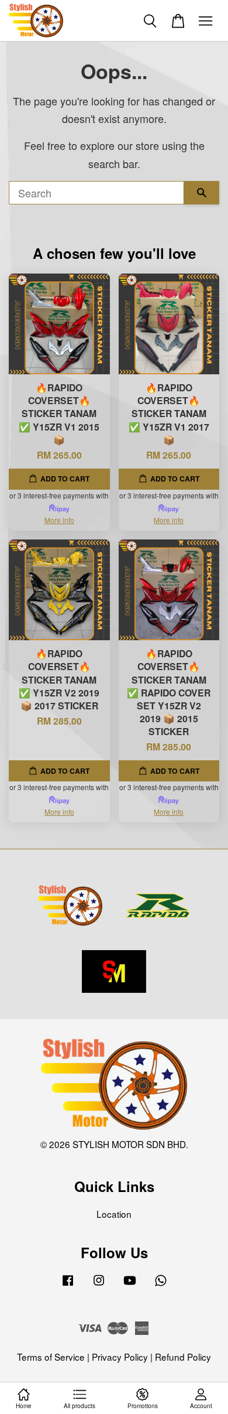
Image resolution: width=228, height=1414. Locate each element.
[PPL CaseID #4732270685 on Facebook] (68, 1284)
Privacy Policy (120, 1356)
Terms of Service (51, 1356)
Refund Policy (183, 1356)
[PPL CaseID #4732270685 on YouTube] (130, 1284)
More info (59, 520)
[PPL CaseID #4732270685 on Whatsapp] (161, 1284)
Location (114, 1213)
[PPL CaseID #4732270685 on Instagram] (99, 1284)
